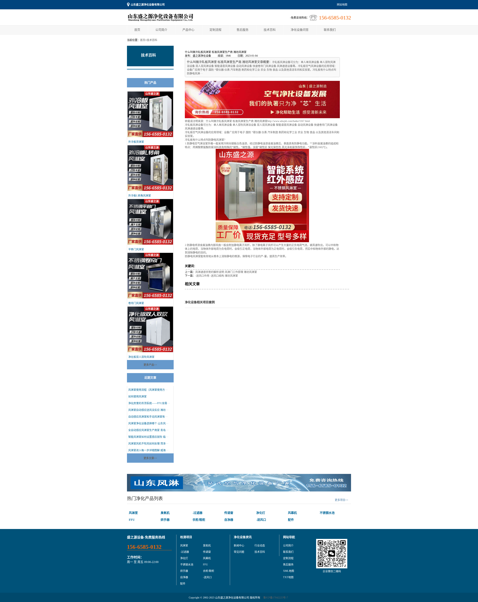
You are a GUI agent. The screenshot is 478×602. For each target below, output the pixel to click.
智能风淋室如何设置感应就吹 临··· (148, 436)
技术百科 (270, 29)
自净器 (228, 519)
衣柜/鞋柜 (199, 519)
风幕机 (292, 512)
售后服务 (243, 29)
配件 (291, 519)
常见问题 (239, 551)
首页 (137, 29)
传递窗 (228, 512)
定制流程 (215, 29)
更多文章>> (150, 458)
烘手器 (165, 519)
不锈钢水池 (327, 512)
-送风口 (261, 519)
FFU (132, 519)
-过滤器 (197, 512)
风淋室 (133, 512)
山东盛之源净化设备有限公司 (148, 4)
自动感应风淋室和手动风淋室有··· (148, 416)
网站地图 (342, 4)
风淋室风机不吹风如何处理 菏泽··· (148, 443)
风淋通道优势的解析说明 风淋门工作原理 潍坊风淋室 (226, 272)
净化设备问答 (300, 29)
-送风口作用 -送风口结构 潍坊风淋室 (216, 275)
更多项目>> (341, 500)
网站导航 (289, 537)
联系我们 (330, 29)
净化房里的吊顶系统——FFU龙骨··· (149, 403)
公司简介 (161, 29)
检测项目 (186, 537)
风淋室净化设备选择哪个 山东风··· (148, 423)
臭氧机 (165, 512)
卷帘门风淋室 (136, 303)
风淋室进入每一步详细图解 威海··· (148, 450)
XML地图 (288, 571)
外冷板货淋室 (136, 141)
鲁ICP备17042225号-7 (275, 597)
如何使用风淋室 (137, 396)
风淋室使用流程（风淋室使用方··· (148, 389)
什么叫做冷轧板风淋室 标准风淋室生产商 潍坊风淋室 (236, 121)
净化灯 (260, 512)
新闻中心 (239, 545)
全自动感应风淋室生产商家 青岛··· (148, 430)
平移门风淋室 (136, 249)
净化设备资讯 (243, 537)
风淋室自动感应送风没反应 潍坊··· (148, 410)
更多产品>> (150, 364)
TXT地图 (288, 577)
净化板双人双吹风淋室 (141, 357)
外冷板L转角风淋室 (139, 195)
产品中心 (188, 29)
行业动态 (259, 545)
